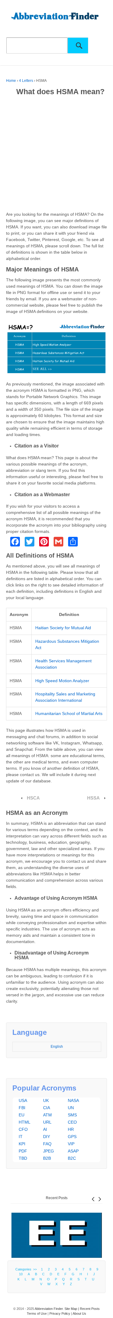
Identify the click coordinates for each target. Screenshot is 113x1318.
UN (71, 1107)
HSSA (93, 798)
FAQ (47, 1143)
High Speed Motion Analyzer (62, 680)
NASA (73, 1100)
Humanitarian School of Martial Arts (68, 713)
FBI (22, 1107)
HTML (24, 1122)
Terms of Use (37, 1313)
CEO (72, 1122)
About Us (79, 1313)
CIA (46, 1107)
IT (21, 1136)
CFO (23, 1129)
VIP (71, 1143)
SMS (72, 1114)
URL (47, 1122)
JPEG (48, 1151)
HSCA (33, 798)
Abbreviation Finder (49, 1308)
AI (45, 1129)
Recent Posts (56, 1198)
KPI (22, 1143)
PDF (23, 1151)
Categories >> (27, 1269)
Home (11, 81)
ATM (47, 1114)
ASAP (73, 1151)
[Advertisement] (56, 154)
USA (23, 1100)
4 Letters (26, 81)
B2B (47, 1158)
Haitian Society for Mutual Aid (63, 627)
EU (21, 1114)
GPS (72, 1136)
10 (21, 1274)
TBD (23, 1158)
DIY (46, 1136)
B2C (72, 1158)
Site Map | (72, 1308)
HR (71, 1129)
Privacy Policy (59, 1313)
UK (46, 1100)
